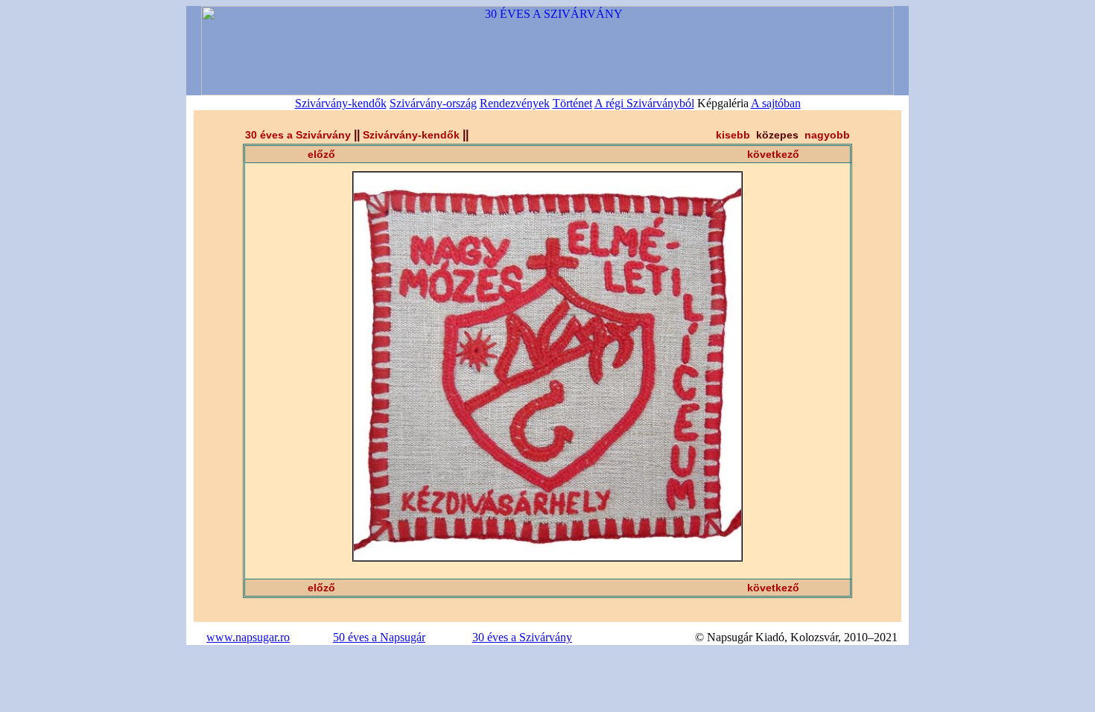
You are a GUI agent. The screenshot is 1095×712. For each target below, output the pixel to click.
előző (321, 154)
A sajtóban (776, 103)
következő (773, 154)
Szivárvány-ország (433, 103)
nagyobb (827, 135)
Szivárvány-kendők (341, 103)
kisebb (733, 135)
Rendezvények (515, 103)
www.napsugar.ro (248, 637)
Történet (572, 103)
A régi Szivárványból (644, 103)
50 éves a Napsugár (379, 637)
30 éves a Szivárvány (298, 135)
